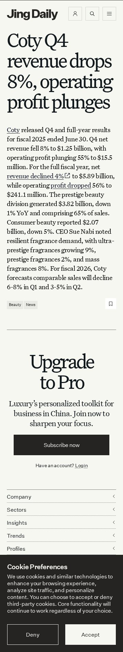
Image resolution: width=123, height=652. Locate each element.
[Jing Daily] (32, 14)
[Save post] (110, 303)
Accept (90, 634)
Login (81, 465)
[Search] (92, 14)
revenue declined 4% (35, 175)
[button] (75, 14)
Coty (13, 129)
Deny (32, 634)
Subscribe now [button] (62, 445)
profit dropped (71, 185)
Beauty (15, 304)
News (31, 304)
